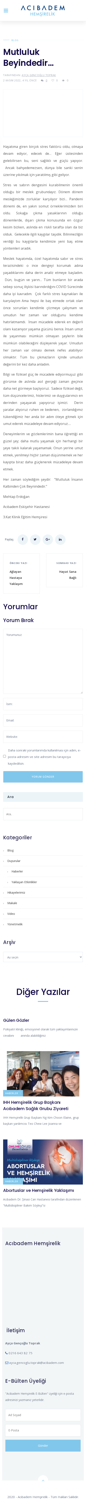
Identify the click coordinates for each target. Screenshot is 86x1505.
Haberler (17, 871)
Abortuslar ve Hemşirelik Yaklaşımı (38, 1190)
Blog (15, 40)
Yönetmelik (15, 924)
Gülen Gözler (16, 1020)
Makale (12, 903)
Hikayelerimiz (16, 892)
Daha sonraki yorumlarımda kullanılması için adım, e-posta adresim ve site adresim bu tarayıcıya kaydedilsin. (44, 757)
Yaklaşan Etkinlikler (24, 882)
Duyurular (13, 861)
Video (11, 914)
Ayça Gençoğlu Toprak (39, 75)
